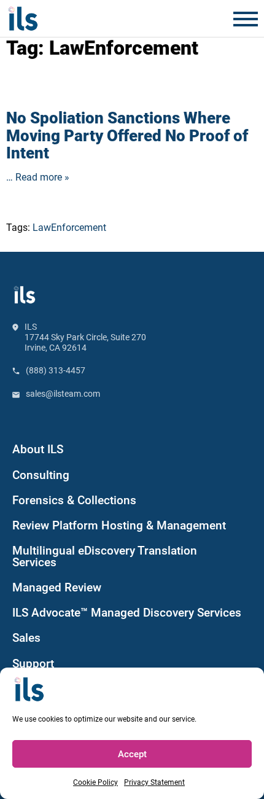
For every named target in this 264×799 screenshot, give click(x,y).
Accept (132, 754)
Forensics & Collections (74, 500)
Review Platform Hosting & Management (119, 525)
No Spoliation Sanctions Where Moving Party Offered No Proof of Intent (127, 135)
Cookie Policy (95, 782)
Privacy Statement (154, 782)
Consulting (40, 475)
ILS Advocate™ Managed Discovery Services (126, 613)
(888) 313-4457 (55, 370)
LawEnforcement (69, 227)
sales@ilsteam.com (63, 394)
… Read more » (37, 177)
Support (33, 664)
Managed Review (56, 587)
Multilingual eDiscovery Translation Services (104, 556)
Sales (26, 638)
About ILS (37, 449)
